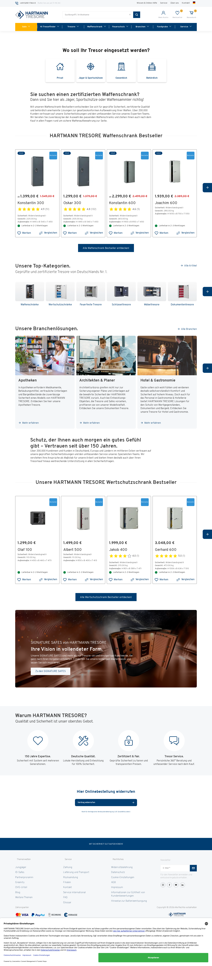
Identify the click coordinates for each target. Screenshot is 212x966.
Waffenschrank (94, 26)
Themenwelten (24, 859)
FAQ (65, 897)
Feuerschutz (118, 26)
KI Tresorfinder (48, 26)
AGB (113, 882)
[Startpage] (31, 15)
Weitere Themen (24, 897)
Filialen (67, 882)
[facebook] (169, 884)
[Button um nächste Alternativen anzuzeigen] (207, 187)
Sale (24, 26)
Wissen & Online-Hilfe (147, 3)
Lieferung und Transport (76, 872)
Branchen (140, 26)
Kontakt (186, 3)
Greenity (20, 882)
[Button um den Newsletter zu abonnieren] (193, 868)
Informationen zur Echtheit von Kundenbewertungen (128, 894)
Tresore (71, 26)
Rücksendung (70, 877)
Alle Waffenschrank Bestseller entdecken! (106, 248)
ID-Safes (19, 872)
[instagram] (162, 884)
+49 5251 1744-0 (28, 3)
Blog (17, 892)
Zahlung (67, 867)
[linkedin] (182, 884)
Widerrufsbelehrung (122, 867)
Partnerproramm (24, 877)
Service (163, 3)
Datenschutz (118, 872)
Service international (74, 892)
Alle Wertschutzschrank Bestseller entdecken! (106, 597)
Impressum (117, 887)
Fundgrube (162, 26)
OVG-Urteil (21, 887)
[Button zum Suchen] (136, 14)
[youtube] (176, 884)
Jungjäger (20, 867)
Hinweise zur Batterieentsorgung (129, 901)
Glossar (67, 902)
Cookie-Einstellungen (122, 877)
